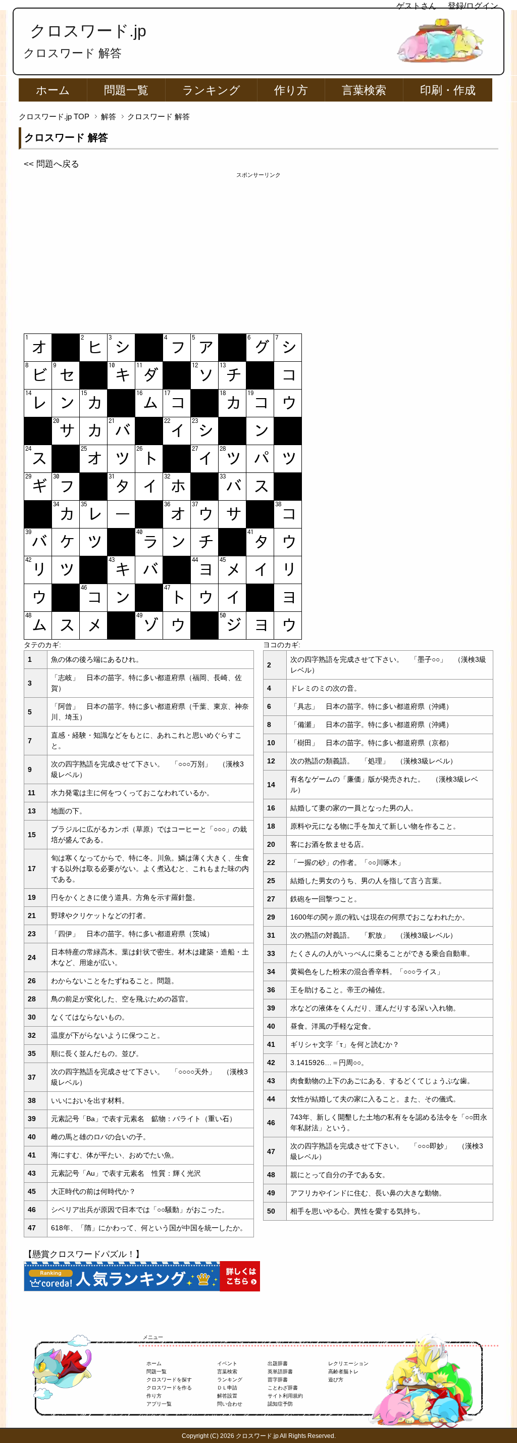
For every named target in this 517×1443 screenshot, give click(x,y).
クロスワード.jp (88, 31)
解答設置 (227, 1396)
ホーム (53, 90)
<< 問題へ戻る (51, 164)
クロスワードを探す (169, 1379)
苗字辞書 (278, 1379)
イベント (227, 1363)
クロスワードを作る (169, 1387)
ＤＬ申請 (227, 1387)
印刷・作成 (448, 90)
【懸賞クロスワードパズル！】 (84, 1254)
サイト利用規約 (285, 1396)
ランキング (211, 90)
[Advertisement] (258, 250)
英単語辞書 (280, 1371)
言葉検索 (364, 90)
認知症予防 (280, 1404)
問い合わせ (229, 1404)
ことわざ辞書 (283, 1387)
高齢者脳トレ (343, 1371)
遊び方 (335, 1379)
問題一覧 (126, 90)
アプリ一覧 (159, 1404)
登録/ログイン (473, 6)
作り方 (291, 90)
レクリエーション (348, 1363)
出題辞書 (278, 1363)
